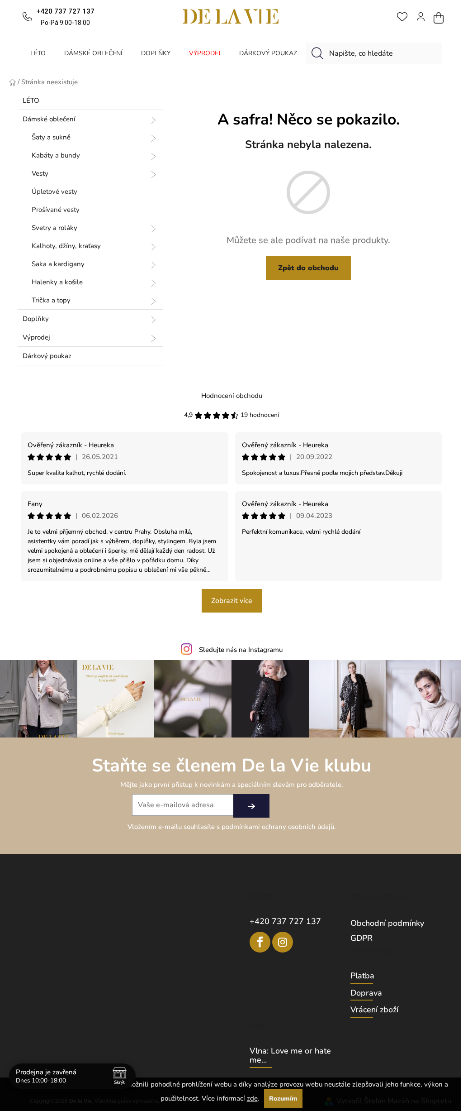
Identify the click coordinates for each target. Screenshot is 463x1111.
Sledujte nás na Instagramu (241, 649)
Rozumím (283, 1098)
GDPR (361, 938)
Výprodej (36, 337)
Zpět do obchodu (308, 268)
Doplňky (36, 318)
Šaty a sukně (51, 137)
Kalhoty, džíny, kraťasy (66, 245)
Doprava (366, 993)
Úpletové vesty (54, 191)
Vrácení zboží (374, 1010)
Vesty (40, 173)
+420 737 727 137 (285, 921)
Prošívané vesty (56, 209)
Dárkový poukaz (47, 355)
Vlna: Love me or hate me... (290, 1056)
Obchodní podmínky (387, 923)
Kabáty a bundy (56, 155)
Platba (362, 976)
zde (252, 1098)
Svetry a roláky (54, 227)
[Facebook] (260, 942)
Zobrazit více (231, 601)
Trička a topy (51, 300)
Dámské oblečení (49, 119)
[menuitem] (38, 53)
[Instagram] (282, 942)
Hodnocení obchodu (231, 395)
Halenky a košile (57, 282)
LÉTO (31, 100)
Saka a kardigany (58, 263)
